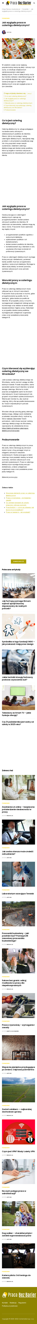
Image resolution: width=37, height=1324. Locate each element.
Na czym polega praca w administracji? (14, 1192)
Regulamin (22, 1303)
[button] (3, 3)
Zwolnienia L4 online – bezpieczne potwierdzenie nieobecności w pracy (18, 809)
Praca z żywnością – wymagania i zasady (18, 1026)
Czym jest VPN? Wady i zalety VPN (18, 1151)
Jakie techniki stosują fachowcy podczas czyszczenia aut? (17, 678)
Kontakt (5, 1303)
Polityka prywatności (10, 1306)
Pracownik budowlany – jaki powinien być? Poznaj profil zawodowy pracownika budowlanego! (15, 937)
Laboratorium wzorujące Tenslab (18, 893)
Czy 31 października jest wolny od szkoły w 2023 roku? (18, 723)
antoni (9, 32)
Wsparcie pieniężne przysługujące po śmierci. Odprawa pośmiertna (18, 1068)
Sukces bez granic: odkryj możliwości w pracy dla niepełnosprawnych (14, 983)
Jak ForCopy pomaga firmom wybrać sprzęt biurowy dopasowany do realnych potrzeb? (16, 605)
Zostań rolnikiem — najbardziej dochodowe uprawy (17, 1110)
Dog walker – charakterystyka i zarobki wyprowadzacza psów (17, 1234)
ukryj (29, 93)
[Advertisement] (18, 179)
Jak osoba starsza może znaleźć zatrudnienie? (17, 852)
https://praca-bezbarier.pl (11, 9)
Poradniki (25, 9)
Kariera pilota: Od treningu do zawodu (16, 1276)
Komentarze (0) (18, 561)
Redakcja (13, 1303)
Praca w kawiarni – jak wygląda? (18, 512)
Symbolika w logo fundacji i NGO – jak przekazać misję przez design (18, 642)
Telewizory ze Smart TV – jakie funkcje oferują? (16, 714)
